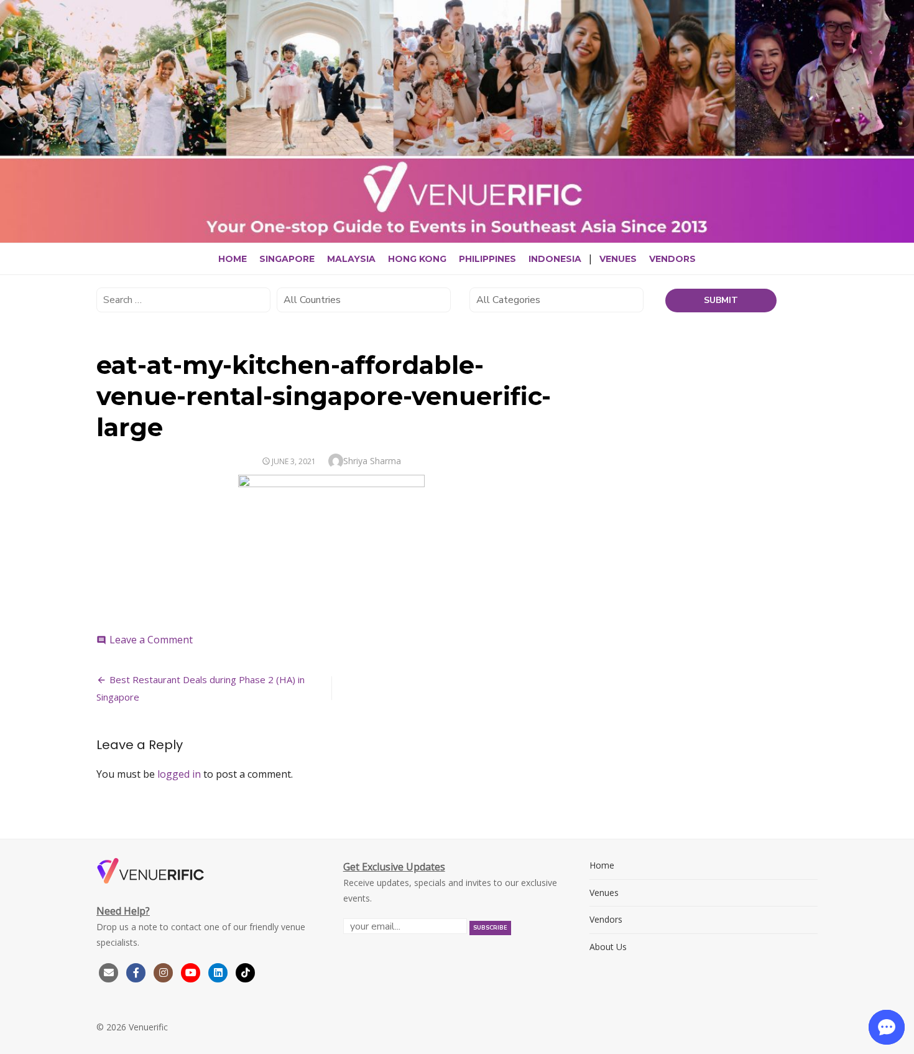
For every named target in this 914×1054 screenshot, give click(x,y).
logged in (179, 774)
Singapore (287, 258)
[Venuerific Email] (108, 971)
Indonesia (555, 258)
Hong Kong (417, 258)
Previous (12, 120)
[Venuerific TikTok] (245, 971)
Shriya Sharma (372, 461)
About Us (608, 947)
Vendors (672, 258)
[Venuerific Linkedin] (219, 971)
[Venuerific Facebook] (136, 971)
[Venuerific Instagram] (164, 971)
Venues (618, 258)
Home (232, 258)
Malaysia (351, 258)
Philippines (487, 258)
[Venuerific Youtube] (192, 971)
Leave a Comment (151, 639)
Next (901, 120)
